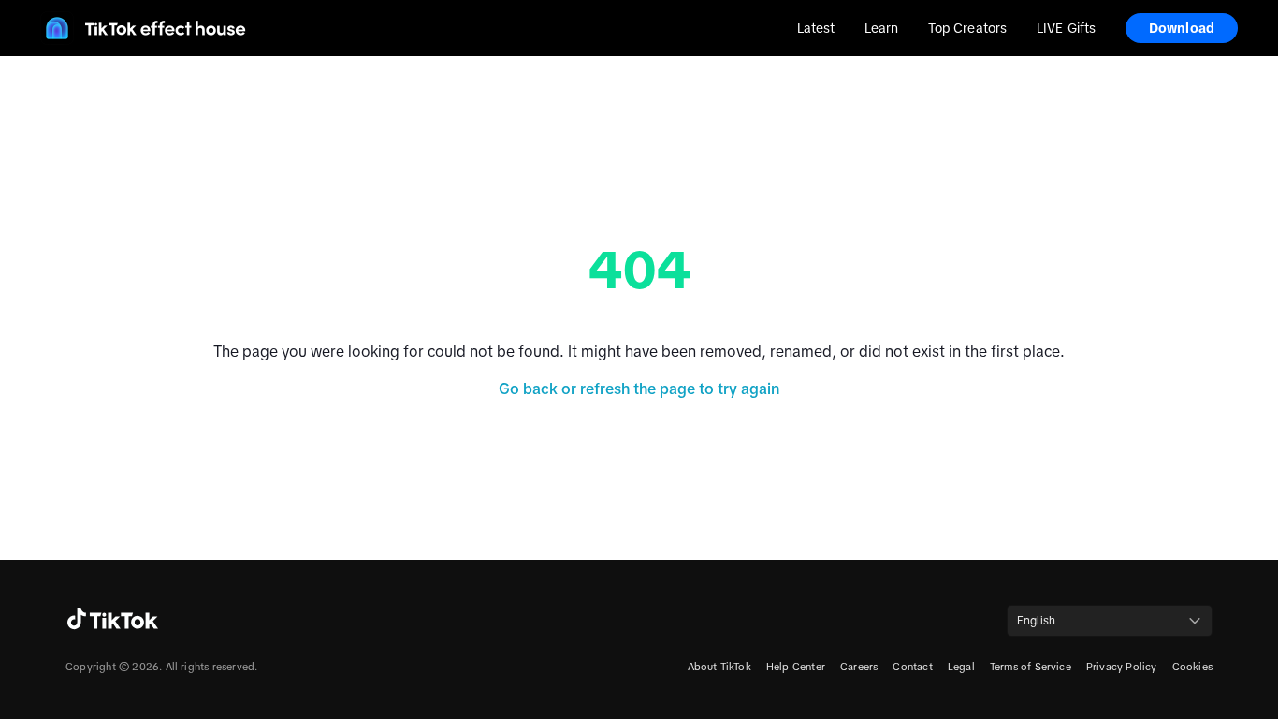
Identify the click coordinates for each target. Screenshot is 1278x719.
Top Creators (967, 28)
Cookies (1192, 666)
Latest (816, 28)
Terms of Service (1030, 666)
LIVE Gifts (1066, 28)
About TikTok (719, 666)
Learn (880, 28)
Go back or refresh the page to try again (639, 388)
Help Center (795, 666)
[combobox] (1110, 621)
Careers (859, 666)
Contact (912, 666)
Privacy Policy (1121, 666)
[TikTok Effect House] (143, 28)
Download (1181, 28)
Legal (961, 666)
